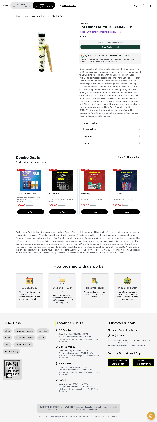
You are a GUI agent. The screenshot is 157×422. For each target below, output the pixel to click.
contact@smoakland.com (124, 330)
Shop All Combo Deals (129, 157)
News (7, 338)
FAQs (41, 338)
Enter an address (69, 5)
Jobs (7, 344)
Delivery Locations (24, 338)
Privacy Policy (11, 351)
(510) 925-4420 (119, 335)
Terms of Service (23, 344)
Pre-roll (26, 16)
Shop (18, 16)
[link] (18, 16)
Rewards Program (24, 331)
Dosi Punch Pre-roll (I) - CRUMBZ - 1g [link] (47, 16)
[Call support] (135, 5)
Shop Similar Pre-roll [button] (110, 47)
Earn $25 (43, 331)
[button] (118, 362)
